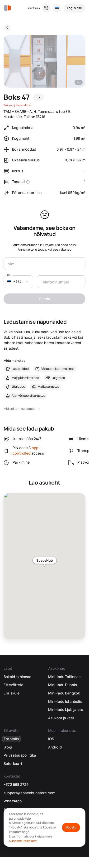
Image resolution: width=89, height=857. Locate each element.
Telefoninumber (54, 281)
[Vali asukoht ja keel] (56, 8)
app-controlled (26, 450)
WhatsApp (13, 800)
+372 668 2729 (16, 784)
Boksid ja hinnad (17, 676)
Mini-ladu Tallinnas (64, 676)
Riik (9, 275)
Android (55, 747)
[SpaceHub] (7, 8)
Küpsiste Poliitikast (23, 841)
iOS (51, 738)
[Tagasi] (7, 27)
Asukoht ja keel (61, 717)
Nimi (11, 263)
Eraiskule (11, 693)
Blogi (8, 747)
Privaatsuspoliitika (20, 755)
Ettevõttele (13, 684)
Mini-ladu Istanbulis (65, 701)
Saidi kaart (13, 763)
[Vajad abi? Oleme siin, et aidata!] (46, 8)
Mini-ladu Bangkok (64, 693)
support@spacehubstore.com (29, 792)
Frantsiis (33, 8)
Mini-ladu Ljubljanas (65, 709)
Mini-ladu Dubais (62, 684)
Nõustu (71, 827)
